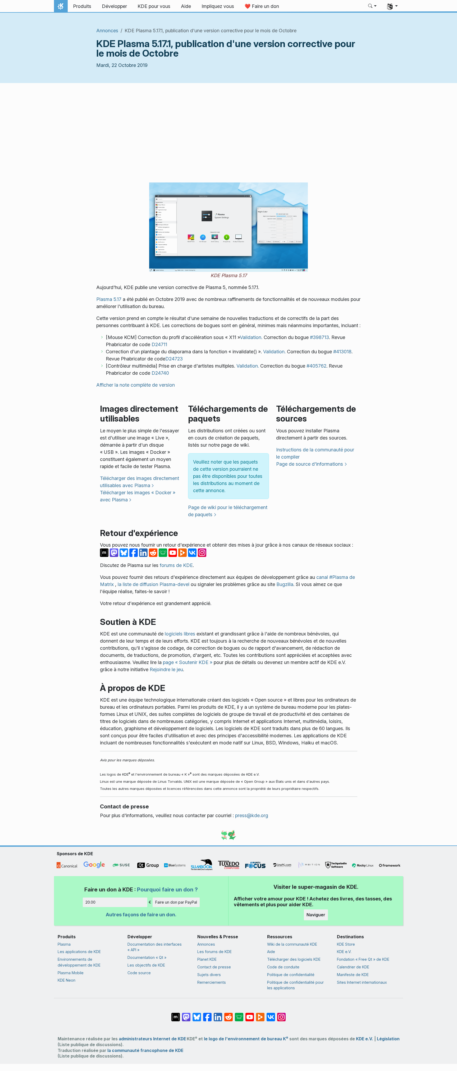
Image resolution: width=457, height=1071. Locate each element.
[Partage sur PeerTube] (183, 552)
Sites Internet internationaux (362, 982)
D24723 (174, 358)
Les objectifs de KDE (146, 965)
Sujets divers (209, 974)
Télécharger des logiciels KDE (294, 959)
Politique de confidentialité (290, 974)
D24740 (160, 373)
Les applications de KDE (79, 951)
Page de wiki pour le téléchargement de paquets (227, 511)
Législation (388, 1038)
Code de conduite (283, 967)
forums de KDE (176, 565)
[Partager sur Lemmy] (163, 552)
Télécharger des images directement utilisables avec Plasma (139, 481)
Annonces (107, 30)
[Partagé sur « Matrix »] (105, 552)
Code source (139, 973)
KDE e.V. (344, 951)
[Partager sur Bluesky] (124, 552)
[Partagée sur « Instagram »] (202, 552)
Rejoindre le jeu (166, 669)
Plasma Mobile (71, 973)
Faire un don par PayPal (176, 902)
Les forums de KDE (214, 951)
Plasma (64, 944)
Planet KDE (207, 959)
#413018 (342, 351)
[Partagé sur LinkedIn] (144, 552)
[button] (372, 6)
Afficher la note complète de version (135, 385)
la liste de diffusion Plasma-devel (153, 584)
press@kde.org (251, 815)
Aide (271, 951)
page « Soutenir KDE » (187, 662)
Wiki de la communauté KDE (292, 944)
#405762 (316, 366)
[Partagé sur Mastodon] (115, 552)
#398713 (319, 337)
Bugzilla (284, 584)
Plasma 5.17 (108, 299)
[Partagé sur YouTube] (173, 552)
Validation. (251, 337)
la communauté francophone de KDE (145, 1050)
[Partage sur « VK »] (193, 552)
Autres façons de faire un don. (141, 914)
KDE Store (346, 944)
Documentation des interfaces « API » (154, 947)
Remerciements (211, 982)
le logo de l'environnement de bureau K (246, 1038)
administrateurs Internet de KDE (152, 1038)
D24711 (159, 344)
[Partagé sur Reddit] (154, 552)
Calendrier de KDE (353, 967)
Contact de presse (214, 967)
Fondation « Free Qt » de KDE (363, 959)
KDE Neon (66, 980)
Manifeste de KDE (353, 974)
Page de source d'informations (309, 464)
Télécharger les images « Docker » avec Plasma (137, 496)
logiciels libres (180, 634)
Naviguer (316, 914)
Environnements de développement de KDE (79, 962)
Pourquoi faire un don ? (167, 889)
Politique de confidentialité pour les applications (295, 985)
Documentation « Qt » (146, 957)
